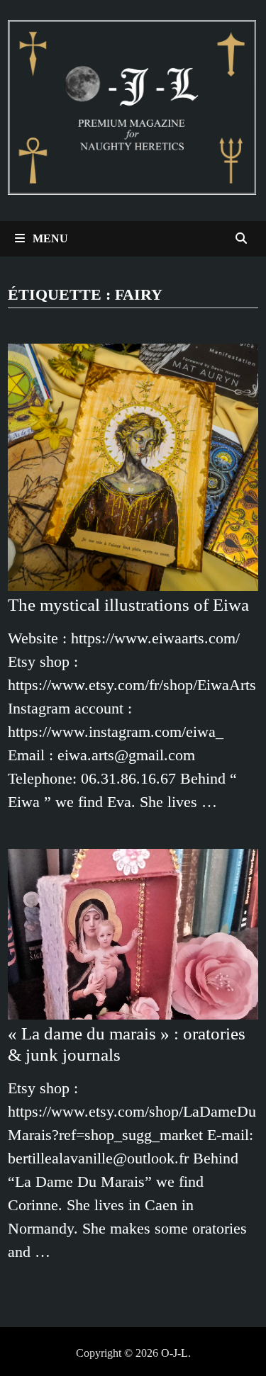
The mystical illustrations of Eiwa (128, 604)
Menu (49, 238)
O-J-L (174, 1353)
